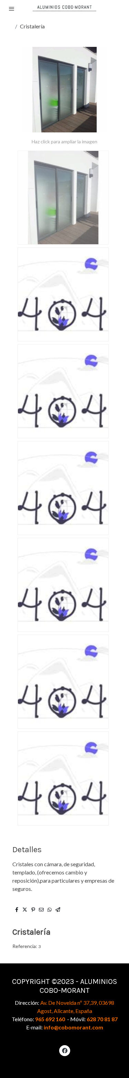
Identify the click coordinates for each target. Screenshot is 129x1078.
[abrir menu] (12, 8)
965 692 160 (50, 1019)
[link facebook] (64, 1050)
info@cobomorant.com (73, 1027)
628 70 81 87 (102, 1019)
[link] (64, 8)
